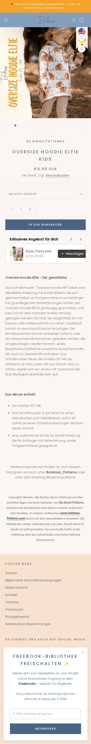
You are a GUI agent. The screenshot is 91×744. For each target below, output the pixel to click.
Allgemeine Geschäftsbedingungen (33, 580)
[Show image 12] (66, 125)
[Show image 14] (76, 125)
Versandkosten (57, 175)
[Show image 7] (43, 125)
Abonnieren (45, 729)
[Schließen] (82, 652)
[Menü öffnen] (6, 20)
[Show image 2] (20, 125)
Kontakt (11, 595)
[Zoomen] (81, 38)
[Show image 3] (25, 125)
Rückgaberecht (17, 617)
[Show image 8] (48, 125)
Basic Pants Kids (38, 251)
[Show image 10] (57, 125)
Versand (12, 602)
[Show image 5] (34, 125)
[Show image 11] (62, 125)
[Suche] (74, 20)
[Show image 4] (29, 125)
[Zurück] (6, 128)
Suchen (11, 573)
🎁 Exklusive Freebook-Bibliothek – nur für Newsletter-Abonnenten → (45, 6)
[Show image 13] (71, 125)
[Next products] (81, 239)
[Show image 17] (50, 130)
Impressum (14, 609)
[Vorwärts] (85, 128)
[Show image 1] (15, 125)
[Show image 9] (52, 125)
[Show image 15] (41, 130)
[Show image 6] (39, 125)
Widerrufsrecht (16, 587)
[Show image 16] (46, 130)
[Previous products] (71, 239)
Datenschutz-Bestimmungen (28, 624)
